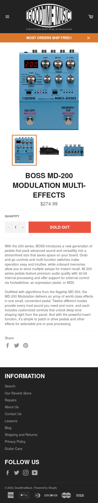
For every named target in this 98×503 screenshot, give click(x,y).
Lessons (11, 420)
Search (10, 386)
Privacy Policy (15, 441)
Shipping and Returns (21, 434)
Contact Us (13, 413)
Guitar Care (13, 448)
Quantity (12, 216)
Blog (8, 427)
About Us (12, 406)
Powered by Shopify (45, 487)
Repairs (10, 400)
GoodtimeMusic (24, 487)
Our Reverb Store (18, 393)
